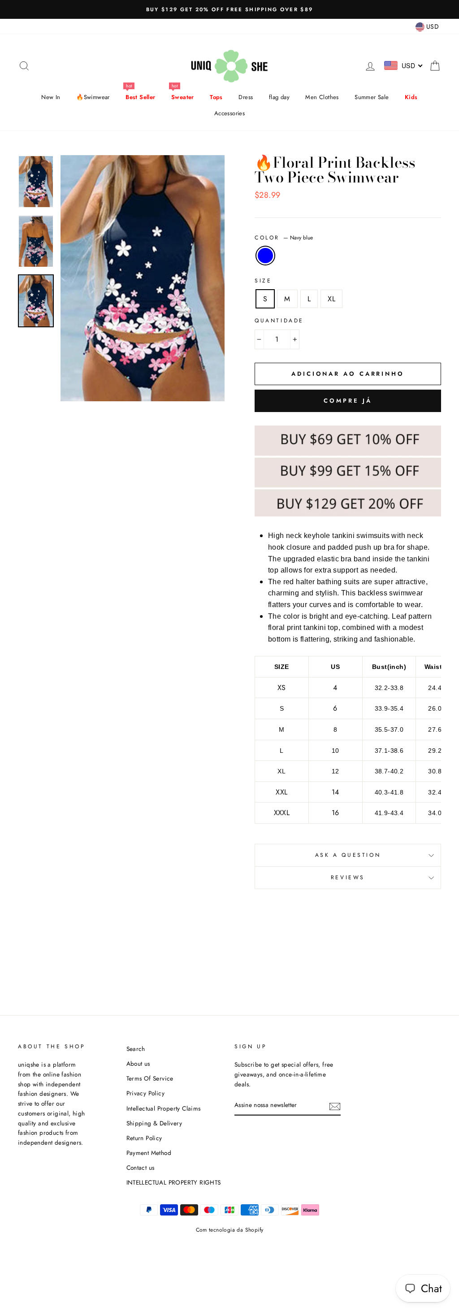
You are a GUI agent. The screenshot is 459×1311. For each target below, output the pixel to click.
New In (50, 97)
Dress (245, 97)
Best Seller (140, 97)
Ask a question (348, 855)
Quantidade (279, 321)
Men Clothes (321, 97)
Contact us (140, 1167)
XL (331, 299)
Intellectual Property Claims (163, 1108)
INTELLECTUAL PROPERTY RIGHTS (173, 1182)
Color (284, 238)
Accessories (229, 113)
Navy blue (265, 256)
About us (138, 1063)
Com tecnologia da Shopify (230, 1230)
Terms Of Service (149, 1078)
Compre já (348, 400)
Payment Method (149, 1152)
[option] (229, 9)
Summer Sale (372, 97)
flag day (279, 97)
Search (135, 1048)
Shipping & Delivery (154, 1123)
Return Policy (144, 1137)
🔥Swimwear (93, 97)
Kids (411, 97)
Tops (216, 97)
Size (263, 281)
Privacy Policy (145, 1093)
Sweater (182, 97)
